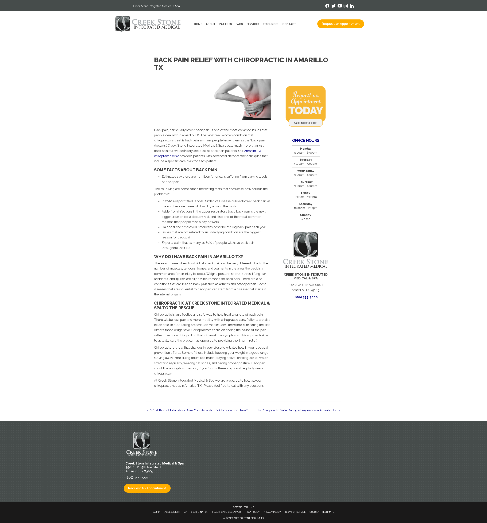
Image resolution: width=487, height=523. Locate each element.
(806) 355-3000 (306, 297)
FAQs (239, 24)
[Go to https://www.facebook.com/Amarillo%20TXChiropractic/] (327, 6)
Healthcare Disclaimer (226, 512)
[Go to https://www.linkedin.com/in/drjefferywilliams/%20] (352, 6)
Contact (289, 24)
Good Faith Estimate (322, 512)
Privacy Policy (272, 512)
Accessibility (172, 512)
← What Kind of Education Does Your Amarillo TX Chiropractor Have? (197, 410)
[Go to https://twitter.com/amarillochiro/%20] (333, 6)
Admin (157, 512)
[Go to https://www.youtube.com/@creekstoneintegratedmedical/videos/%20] (339, 6)
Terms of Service (295, 512)
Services (253, 24)
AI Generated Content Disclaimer (243, 518)
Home (198, 24)
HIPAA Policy (252, 512)
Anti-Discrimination (196, 512)
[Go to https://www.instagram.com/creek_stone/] (346, 6)
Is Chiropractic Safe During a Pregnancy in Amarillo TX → (299, 410)
